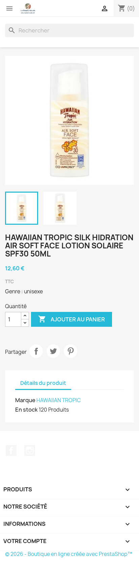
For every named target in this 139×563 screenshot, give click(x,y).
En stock (26, 409)
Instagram (29, 450)
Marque (25, 400)
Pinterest (70, 351)
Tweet (53, 351)
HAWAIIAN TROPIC (58, 400)
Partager (36, 351)
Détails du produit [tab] (43, 383)
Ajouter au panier (71, 319)
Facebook (11, 450)
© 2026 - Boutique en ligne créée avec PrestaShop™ (68, 554)
